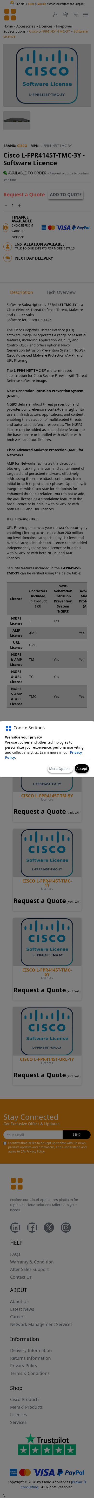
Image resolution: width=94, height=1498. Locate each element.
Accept (81, 768)
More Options (60, 768)
